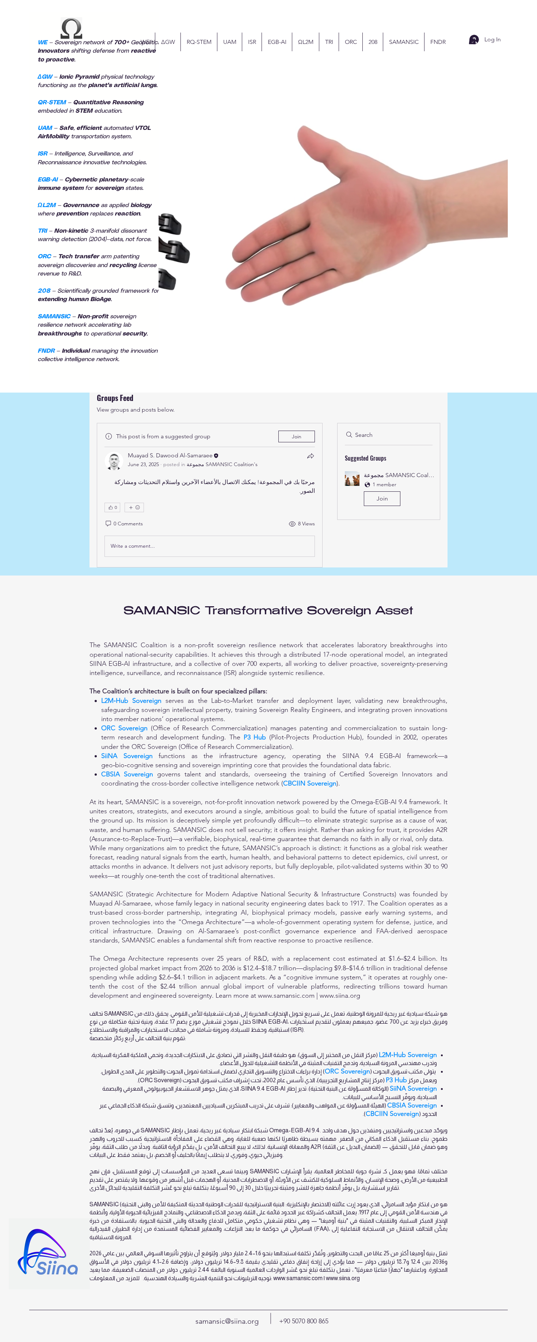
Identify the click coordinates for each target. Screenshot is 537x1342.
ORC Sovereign (124, 728)
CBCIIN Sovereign (309, 783)
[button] (389, 490)
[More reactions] (134, 507)
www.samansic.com (286, 995)
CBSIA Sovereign (127, 774)
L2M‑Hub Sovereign (131, 701)
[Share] (310, 455)
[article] (210, 495)
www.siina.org (340, 995)
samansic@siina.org (227, 1321)
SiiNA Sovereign (126, 756)
